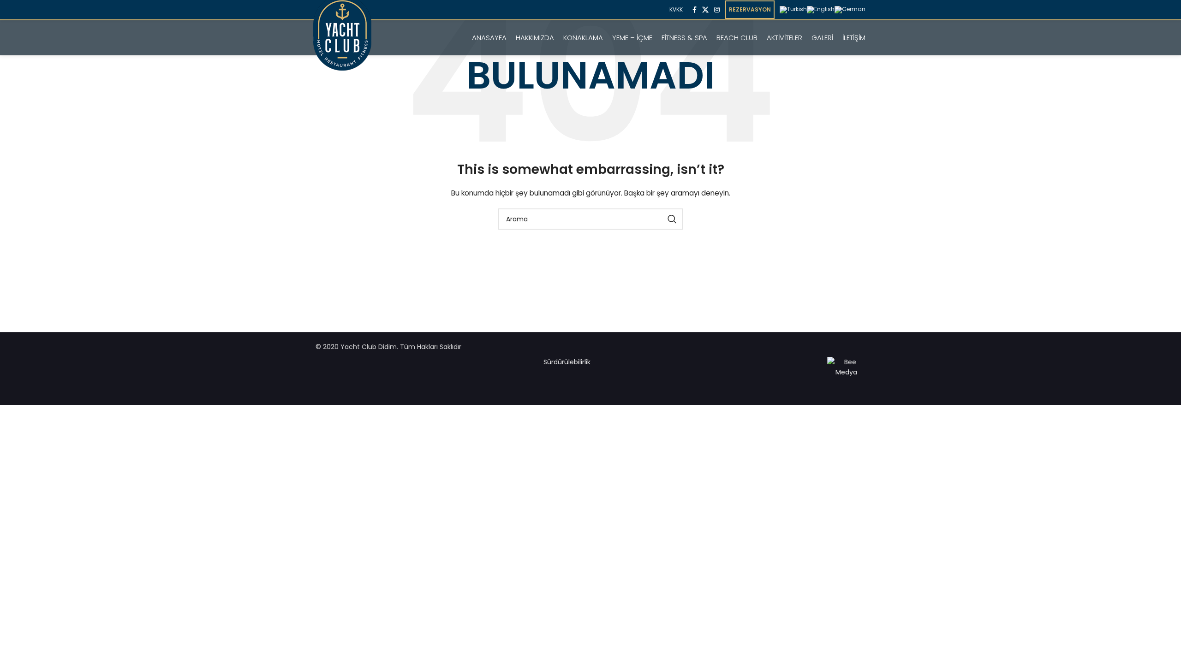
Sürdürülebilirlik (566, 362)
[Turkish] (793, 9)
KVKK (676, 9)
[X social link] (705, 10)
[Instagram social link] (716, 10)
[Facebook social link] (694, 10)
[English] (821, 9)
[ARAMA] (672, 219)
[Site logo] (342, 46)
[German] (850, 9)
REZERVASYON (750, 9)
